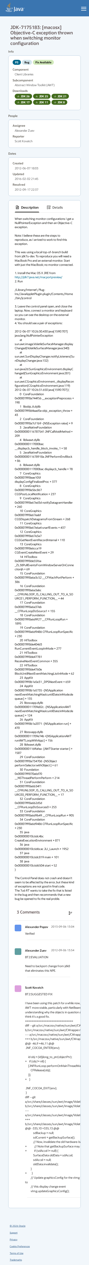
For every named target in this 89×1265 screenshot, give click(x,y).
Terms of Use (16, 1253)
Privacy (13, 1239)
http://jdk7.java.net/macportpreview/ (38, 277)
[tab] (27, 207)
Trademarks (16, 1259)
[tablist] (44, 207)
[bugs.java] (15, 7)
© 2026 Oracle (17, 1225)
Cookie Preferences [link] (20, 1246)
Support (14, 1232)
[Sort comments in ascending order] (70, 913)
